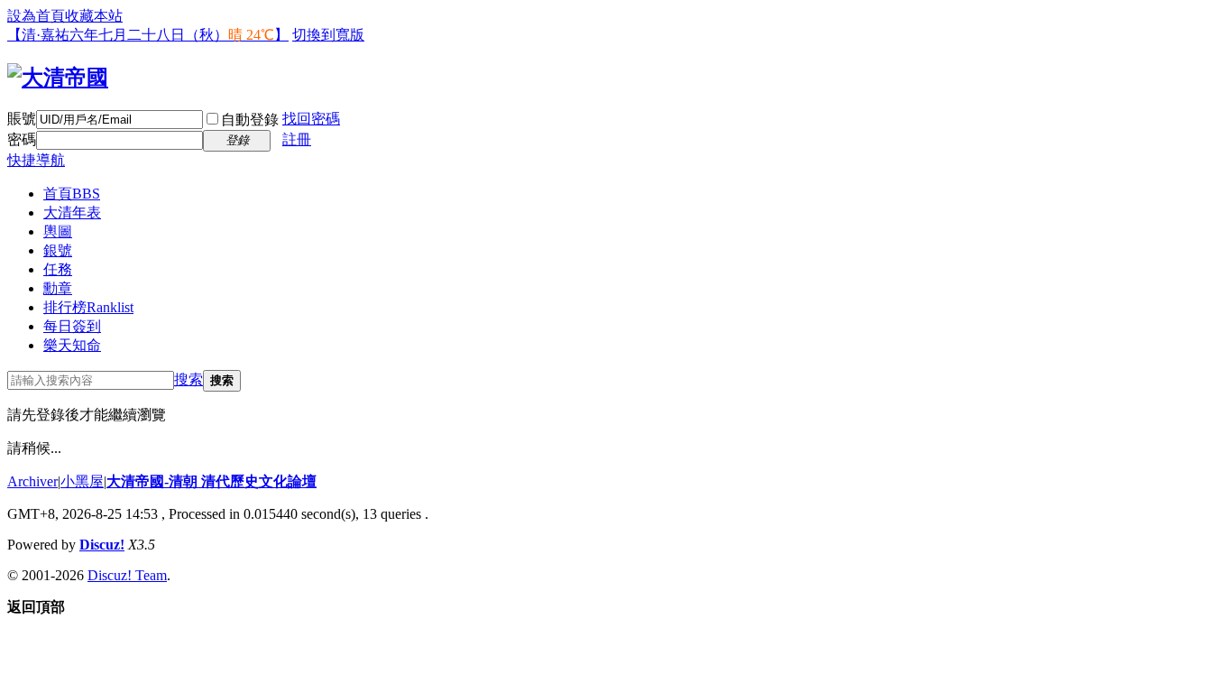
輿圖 (57, 231)
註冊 (296, 139)
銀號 (57, 250)
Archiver (32, 481)
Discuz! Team (127, 575)
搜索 (188, 379)
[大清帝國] (57, 77)
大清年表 (72, 212)
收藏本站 (94, 15)
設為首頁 (36, 15)
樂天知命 (72, 345)
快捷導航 (36, 160)
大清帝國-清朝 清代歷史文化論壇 (211, 481)
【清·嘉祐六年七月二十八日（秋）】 (148, 34)
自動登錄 (250, 119)
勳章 (57, 288)
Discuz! (101, 544)
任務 (57, 269)
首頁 (71, 193)
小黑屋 (82, 481)
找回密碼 (311, 118)
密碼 (21, 139)
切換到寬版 (328, 34)
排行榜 (88, 307)
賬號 (21, 118)
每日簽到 (72, 326)
